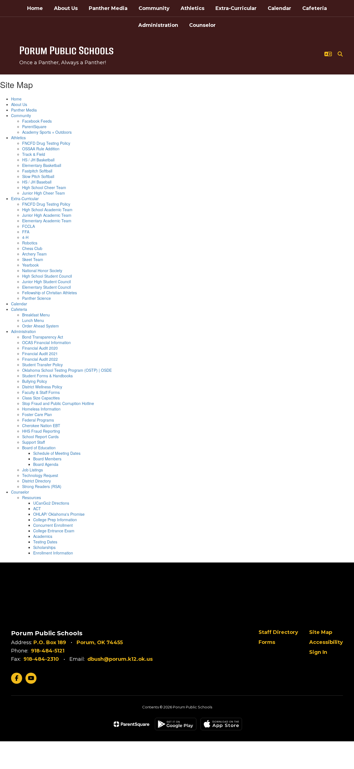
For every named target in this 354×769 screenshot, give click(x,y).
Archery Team (34, 254)
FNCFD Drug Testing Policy (46, 143)
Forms (267, 642)
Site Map (320, 632)
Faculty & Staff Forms (41, 392)
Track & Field (33, 154)
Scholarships (44, 547)
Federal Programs (38, 420)
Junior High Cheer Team (43, 193)
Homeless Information (41, 409)
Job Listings (32, 470)
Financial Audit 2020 (40, 348)
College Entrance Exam (53, 530)
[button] (328, 54)
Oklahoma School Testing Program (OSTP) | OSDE (67, 370)
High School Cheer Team (44, 187)
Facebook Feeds (37, 121)
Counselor (20, 492)
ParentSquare (34, 126)
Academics (42, 536)
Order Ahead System (40, 326)
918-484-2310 (41, 659)
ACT (37, 508)
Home (16, 99)
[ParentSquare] (131, 724)
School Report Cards (40, 436)
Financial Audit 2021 (40, 353)
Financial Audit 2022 (40, 359)
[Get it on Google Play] (175, 724)
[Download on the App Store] (221, 724)
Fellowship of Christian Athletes (49, 292)
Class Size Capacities (41, 398)
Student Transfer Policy (42, 364)
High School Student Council (47, 276)
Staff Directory (278, 632)
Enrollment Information (53, 553)
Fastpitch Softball (37, 171)
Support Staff (33, 442)
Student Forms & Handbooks (47, 375)
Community (21, 115)
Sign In (318, 652)
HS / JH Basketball (38, 159)
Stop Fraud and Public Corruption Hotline (58, 403)
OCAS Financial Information (46, 342)
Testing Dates (45, 542)
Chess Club (32, 248)
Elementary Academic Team (46, 220)
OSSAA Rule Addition (40, 148)
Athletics (18, 137)
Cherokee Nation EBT (41, 425)
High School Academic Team (47, 209)
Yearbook (30, 265)
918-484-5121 (47, 651)
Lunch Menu (33, 320)
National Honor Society (42, 270)
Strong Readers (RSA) (41, 486)
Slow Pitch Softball (38, 176)
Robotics (29, 243)
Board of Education (39, 447)
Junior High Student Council (46, 281)
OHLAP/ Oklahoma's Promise (59, 514)
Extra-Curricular (25, 198)
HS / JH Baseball (36, 182)
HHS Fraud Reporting (41, 431)
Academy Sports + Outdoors (47, 132)
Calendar (19, 303)
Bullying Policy (34, 381)
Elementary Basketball (41, 165)
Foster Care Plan (37, 414)
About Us (19, 104)
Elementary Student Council (46, 287)
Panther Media (24, 110)
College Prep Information (55, 519)
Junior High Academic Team (46, 215)
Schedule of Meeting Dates (56, 453)
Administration (23, 331)
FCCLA (28, 226)
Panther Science (36, 298)
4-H (25, 237)
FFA (25, 231)
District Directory (36, 481)
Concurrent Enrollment (53, 525)
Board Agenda (45, 464)
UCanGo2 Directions (51, 503)
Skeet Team (32, 259)
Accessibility (326, 642)
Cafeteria (19, 309)
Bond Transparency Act (42, 337)
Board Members (47, 458)
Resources (31, 497)
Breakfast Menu (36, 315)
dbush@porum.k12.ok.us (120, 659)
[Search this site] (340, 54)
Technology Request (40, 475)
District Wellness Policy (42, 386)
